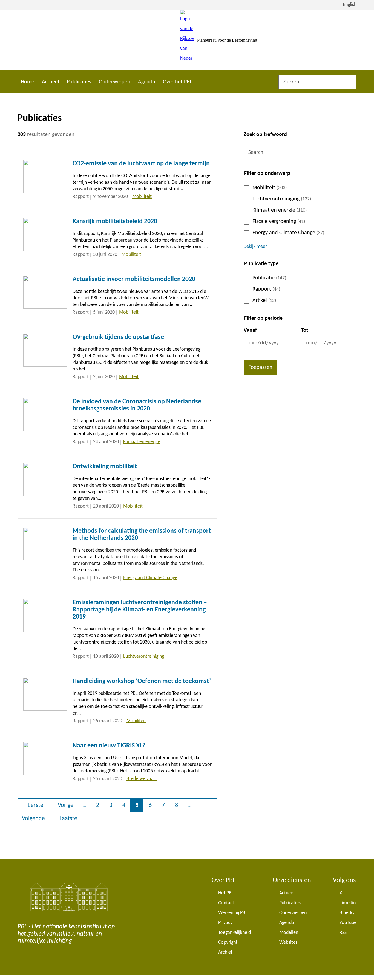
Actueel (50, 82)
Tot (304, 330)
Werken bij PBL (233, 913)
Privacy (225, 922)
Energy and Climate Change (288, 233)
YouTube (348, 922)
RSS (343, 932)
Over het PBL (177, 82)
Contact (226, 903)
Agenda (146, 82)
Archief (225, 952)
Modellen (288, 932)
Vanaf (250, 330)
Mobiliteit (269, 188)
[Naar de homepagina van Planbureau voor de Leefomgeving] (187, 40)
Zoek (350, 82)
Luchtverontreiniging (281, 199)
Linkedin (348, 903)
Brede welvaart (141, 778)
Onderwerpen (114, 82)
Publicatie (269, 278)
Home (27, 82)
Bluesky (347, 913)
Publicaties (79, 82)
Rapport (266, 289)
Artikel (264, 300)
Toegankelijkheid (234, 932)
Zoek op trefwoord (265, 134)
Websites (288, 942)
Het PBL (226, 893)
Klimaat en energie (279, 210)
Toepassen (260, 367)
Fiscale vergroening (278, 221)
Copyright (227, 942)
